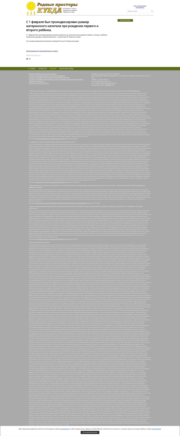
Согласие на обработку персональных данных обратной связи (49, 77)
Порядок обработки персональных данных (43, 74)
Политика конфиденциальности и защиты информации (47, 76)
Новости (43, 69)
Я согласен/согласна (90, 432)
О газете (32, 69)
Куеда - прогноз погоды (140, 6)
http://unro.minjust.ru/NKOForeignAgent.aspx (50, 182)
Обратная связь (66, 69)
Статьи (53, 69)
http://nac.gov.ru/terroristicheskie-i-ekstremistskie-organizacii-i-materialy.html (60, 203)
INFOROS (108, 85)
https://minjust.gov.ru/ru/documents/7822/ (49, 239)
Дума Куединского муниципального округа (42, 51)
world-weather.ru (140, 7)
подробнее (64, 429)
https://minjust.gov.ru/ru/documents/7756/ (49, 139)
